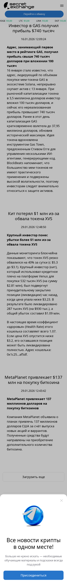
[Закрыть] (61, 500)
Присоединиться (33, 575)
